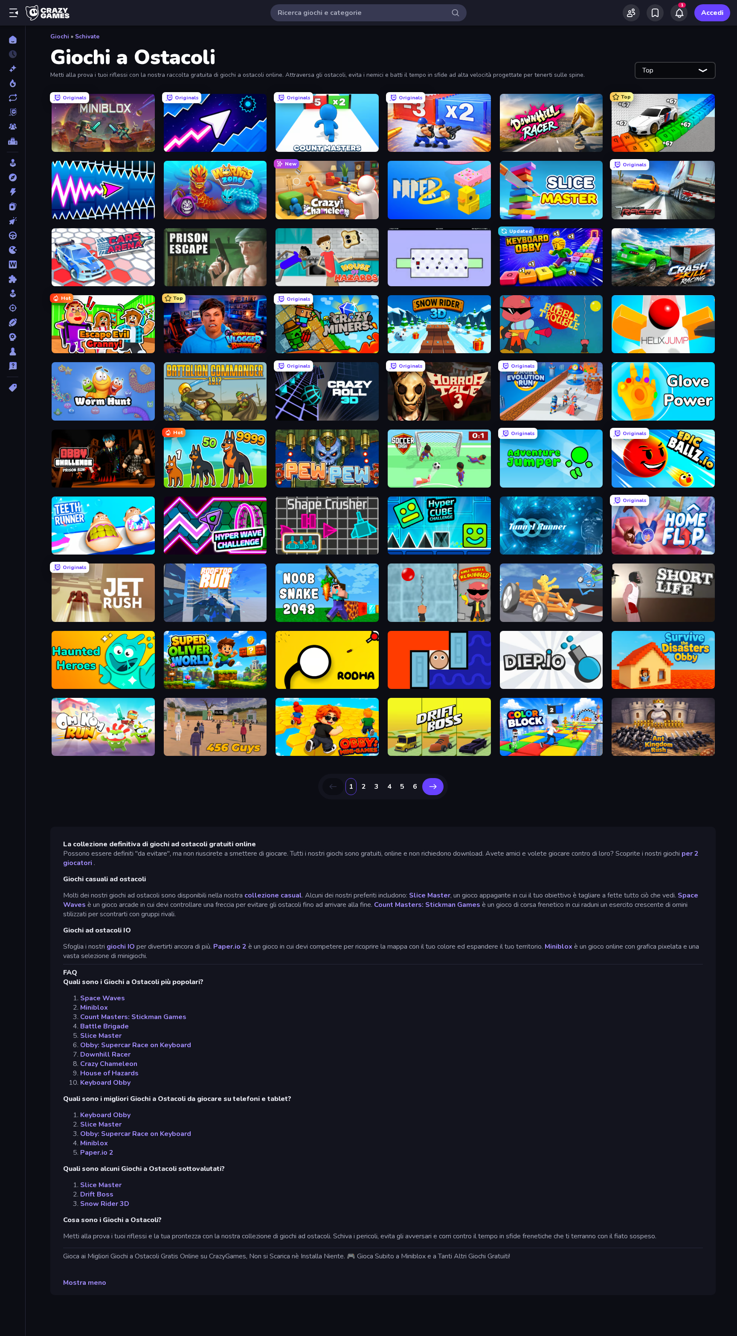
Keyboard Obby (105, 1082)
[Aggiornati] (12, 97)
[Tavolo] (12, 351)
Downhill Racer (105, 1054)
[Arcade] (12, 163)
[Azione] (12, 192)
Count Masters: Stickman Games (427, 904)
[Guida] (12, 235)
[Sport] (12, 322)
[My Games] (655, 12)
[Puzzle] (12, 279)
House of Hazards (109, 1073)
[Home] (12, 39)
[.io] (12, 250)
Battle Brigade (104, 1026)
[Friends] (631, 12)
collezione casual (273, 895)
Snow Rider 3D (104, 1203)
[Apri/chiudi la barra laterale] (13, 13)
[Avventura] (12, 177)
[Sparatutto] (12, 308)
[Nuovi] (12, 68)
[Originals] (12, 112)
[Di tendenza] (12, 83)
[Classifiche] (12, 141)
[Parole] (12, 264)
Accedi (712, 12)
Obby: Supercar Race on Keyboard (135, 1045)
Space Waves (102, 998)
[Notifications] (679, 12)
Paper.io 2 (230, 946)
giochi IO (121, 946)
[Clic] (12, 221)
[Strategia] (12, 337)
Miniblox (558, 946)
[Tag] (12, 387)
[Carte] (12, 206)
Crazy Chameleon (108, 1064)
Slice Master (429, 895)
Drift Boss (96, 1194)
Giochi (59, 36)
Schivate (87, 36)
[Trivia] (12, 366)
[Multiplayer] (12, 126)
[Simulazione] (12, 293)
